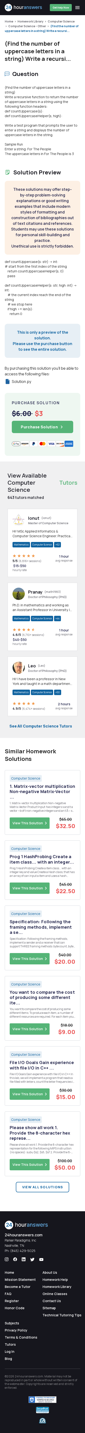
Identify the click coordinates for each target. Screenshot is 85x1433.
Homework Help (55, 1279)
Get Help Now (61, 7)
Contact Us (51, 1301)
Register (12, 1301)
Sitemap (49, 1308)
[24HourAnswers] (23, 7)
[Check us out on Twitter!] (32, 1259)
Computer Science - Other (27, 26)
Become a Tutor (17, 1286)
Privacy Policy (16, 1330)
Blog (8, 1358)
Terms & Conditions (21, 1337)
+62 (57, 544)
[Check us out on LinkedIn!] (24, 1259)
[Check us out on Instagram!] (6, 1259)
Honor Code (15, 1308)
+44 (57, 618)
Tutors (10, 1344)
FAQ (8, 1293)
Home (9, 21)
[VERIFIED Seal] (42, 1421)
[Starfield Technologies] (42, 1399)
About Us (49, 1272)
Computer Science (61, 21)
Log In (9, 1351)
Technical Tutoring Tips (61, 1315)
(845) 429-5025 (22, 1250)
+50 (57, 692)
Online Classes (54, 1293)
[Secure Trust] (42, 1410)
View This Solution (28, 823)
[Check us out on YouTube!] (41, 1259)
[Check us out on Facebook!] (15, 1259)
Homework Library (30, 21)
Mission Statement (20, 1279)
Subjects (12, 1323)
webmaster (17, 1384)
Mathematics (21, 544)
